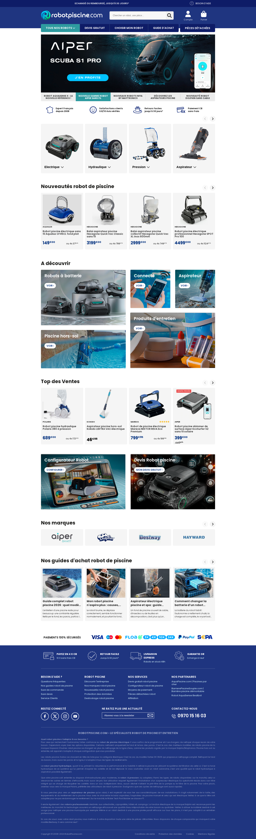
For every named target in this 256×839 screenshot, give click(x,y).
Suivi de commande (52, 690)
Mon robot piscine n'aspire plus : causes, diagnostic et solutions (104, 603)
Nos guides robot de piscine (57, 685)
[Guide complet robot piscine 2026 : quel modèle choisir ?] (62, 583)
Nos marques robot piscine (99, 685)
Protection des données (98, 694)
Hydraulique (97, 167)
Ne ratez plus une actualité (122, 708)
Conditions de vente (145, 834)
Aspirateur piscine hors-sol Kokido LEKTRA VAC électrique (106, 428)
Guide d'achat (163, 28)
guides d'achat (71, 560)
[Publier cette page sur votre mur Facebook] (45, 716)
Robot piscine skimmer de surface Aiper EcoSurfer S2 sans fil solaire (191, 429)
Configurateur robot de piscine (145, 685)
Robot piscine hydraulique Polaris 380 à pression (59, 428)
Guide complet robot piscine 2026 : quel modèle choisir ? (62, 603)
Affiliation (133, 698)
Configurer (55, 470)
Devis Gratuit (95, 28)
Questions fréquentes (53, 681)
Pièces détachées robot (142, 694)
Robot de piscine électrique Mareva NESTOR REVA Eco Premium (148, 429)
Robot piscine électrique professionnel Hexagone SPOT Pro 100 (194, 234)
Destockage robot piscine (99, 698)
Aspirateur (184, 167)
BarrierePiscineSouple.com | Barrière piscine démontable (188, 690)
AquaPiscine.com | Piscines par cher (189, 683)
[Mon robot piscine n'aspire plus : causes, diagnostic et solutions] (106, 583)
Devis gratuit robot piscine (142, 681)
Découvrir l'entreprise (96, 681)
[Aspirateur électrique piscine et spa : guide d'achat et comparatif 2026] (150, 583)
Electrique (52, 167)
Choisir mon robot (129, 28)
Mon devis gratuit (149, 470)
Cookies (190, 834)
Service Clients (49, 698)
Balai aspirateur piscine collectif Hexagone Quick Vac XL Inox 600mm (149, 234)
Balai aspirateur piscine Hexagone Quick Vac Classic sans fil (105, 234)
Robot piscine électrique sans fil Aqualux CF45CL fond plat (62, 233)
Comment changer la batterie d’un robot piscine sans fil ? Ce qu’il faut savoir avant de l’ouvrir (192, 603)
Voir (50, 285)
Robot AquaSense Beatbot (187, 695)
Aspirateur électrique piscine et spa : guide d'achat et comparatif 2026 (147, 603)
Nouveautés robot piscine (99, 690)
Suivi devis (47, 694)
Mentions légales (206, 834)
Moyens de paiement (140, 690)
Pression (139, 167)
